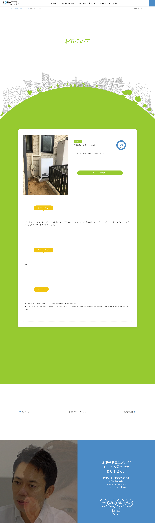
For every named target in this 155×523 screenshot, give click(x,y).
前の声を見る (26, 412)
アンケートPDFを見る (100, 172)
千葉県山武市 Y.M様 (84, 145)
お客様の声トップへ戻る (77, 412)
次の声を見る (129, 412)
